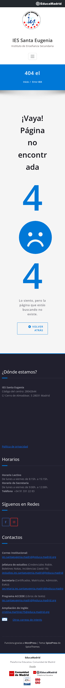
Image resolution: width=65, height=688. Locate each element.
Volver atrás (37, 328)
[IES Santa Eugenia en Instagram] (14, 522)
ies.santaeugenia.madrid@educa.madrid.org (29, 557)
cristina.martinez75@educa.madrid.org (25, 612)
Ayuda (32, 666)
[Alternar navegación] (32, 56)
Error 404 (37, 81)
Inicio (26, 81)
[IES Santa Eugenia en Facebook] (6, 522)
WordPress (30, 642)
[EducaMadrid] (48, 3)
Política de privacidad (15, 446)
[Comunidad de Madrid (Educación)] (19, 673)
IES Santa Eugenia (32, 40)
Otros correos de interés (27, 619)
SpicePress (51, 642)
